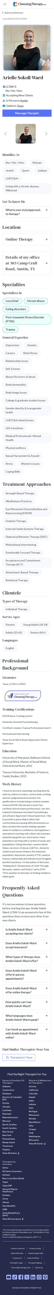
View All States (9, 1153)
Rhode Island (8, 1142)
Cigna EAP (7, 1185)
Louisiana (6, 1110)
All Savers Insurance (12, 1171)
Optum (5, 1202)
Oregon (32, 1129)
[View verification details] (27, 695)
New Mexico (34, 1122)
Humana (6, 1195)
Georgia (6, 1106)
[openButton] (4, 4)
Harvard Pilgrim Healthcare (9, 1190)
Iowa (31, 1108)
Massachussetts (10, 1117)
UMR (4, 1209)
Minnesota (34, 1115)
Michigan (33, 1111)
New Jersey (7, 1131)
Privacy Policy (35, 1248)
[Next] (46, 134)
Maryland (6, 1114)
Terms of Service (17, 1248)
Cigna (5, 1182)
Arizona (32, 1086)
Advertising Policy (35, 1253)
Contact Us (17, 1258)
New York (6, 1135)
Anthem (6, 1175)
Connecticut (8, 1090)
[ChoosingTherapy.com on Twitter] (26, 1277)
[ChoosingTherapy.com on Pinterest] (45, 1277)
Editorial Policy (17, 1253)
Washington (34, 1136)
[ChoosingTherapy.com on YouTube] (8, 1277)
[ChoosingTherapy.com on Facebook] (20, 1277)
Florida (5, 1103)
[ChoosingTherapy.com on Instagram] (39, 1277)
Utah (31, 1133)
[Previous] (5, 134)
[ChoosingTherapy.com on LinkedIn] (32, 1277)
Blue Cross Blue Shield (13, 1178)
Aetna (5, 1168)
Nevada (32, 1118)
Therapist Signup (35, 1263)
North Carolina (9, 1124)
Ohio (31, 1126)
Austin (24, 100)
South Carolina (9, 1128)
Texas (20, 105)
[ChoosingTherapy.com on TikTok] (14, 1277)
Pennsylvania (8, 1139)
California (33, 1090)
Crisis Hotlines (33, 1258)
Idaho (31, 1101)
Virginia (6, 1149)
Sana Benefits (8, 1206)
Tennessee (7, 1146)
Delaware (6, 1093)
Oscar (5, 1198)
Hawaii (32, 1097)
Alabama (6, 1086)
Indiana (32, 1104)
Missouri (6, 1121)
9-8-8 (12, 1235)
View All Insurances (11, 1219)
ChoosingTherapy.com (20, 1267)
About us (39, 1267)
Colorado (33, 1093)
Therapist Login (16, 1263)
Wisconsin (34, 1140)
